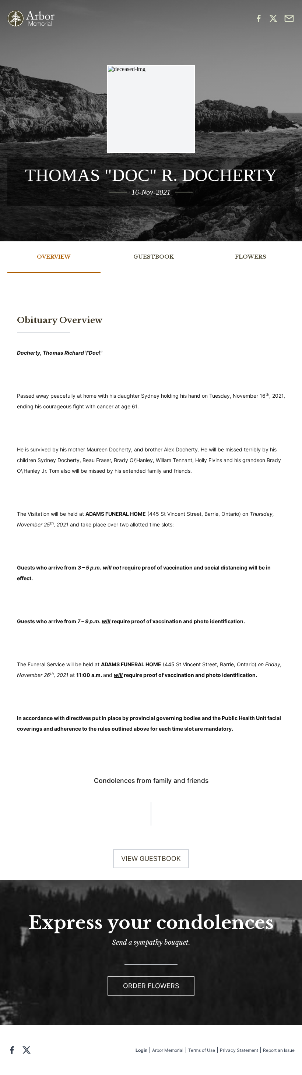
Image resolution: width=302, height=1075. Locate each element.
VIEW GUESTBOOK (151, 858)
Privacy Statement (239, 1050)
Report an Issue (279, 1050)
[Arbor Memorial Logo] (31, 18)
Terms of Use (201, 1050)
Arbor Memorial (167, 1050)
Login (141, 1050)
